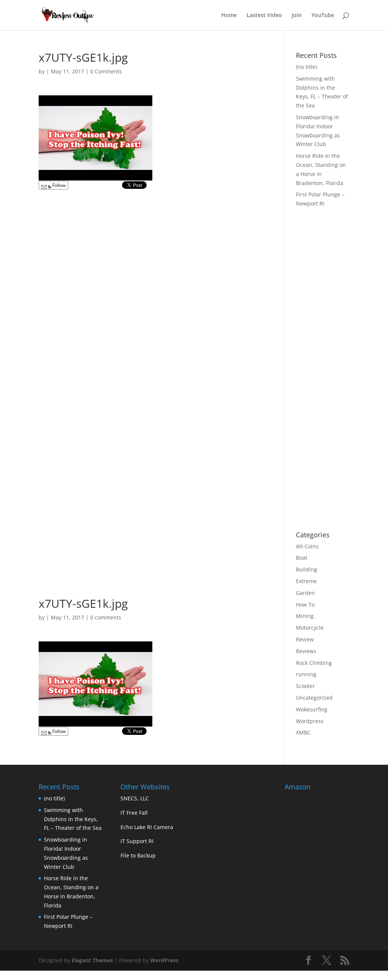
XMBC (303, 732)
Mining (305, 615)
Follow (58, 185)
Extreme (306, 581)
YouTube (322, 15)
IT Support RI (136, 841)
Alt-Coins (307, 546)
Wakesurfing (311, 709)
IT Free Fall (134, 812)
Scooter (305, 685)
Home (229, 15)
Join (297, 15)
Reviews (306, 651)
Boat (301, 557)
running (306, 674)
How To (305, 604)
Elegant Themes (92, 960)
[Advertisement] (342, 403)
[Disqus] (153, 288)
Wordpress (310, 721)
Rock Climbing (314, 662)
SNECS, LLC (134, 798)
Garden (305, 592)
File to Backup (138, 855)
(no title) (306, 66)
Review (305, 639)
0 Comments (106, 71)
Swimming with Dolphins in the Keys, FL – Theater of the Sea (73, 819)
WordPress (164, 960)
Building (306, 569)
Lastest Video (264, 15)
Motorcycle (310, 627)
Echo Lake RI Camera (146, 827)
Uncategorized (314, 697)
